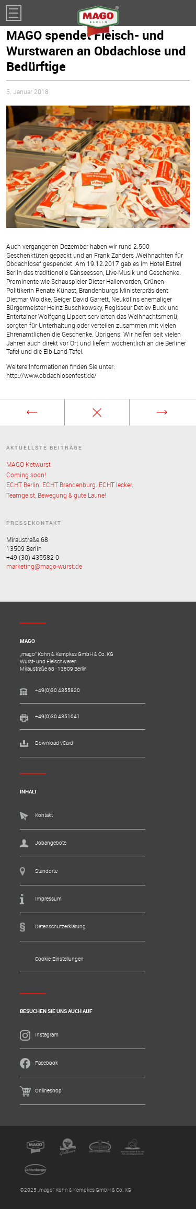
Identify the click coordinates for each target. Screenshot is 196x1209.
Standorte (46, 871)
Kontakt (44, 815)
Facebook (46, 1063)
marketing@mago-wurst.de (44, 566)
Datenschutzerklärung (60, 926)
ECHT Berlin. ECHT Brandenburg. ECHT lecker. (69, 484)
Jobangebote (50, 842)
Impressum (48, 898)
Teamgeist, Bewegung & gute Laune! (56, 495)
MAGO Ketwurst (28, 464)
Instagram (47, 1034)
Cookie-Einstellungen (59, 958)
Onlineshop (48, 1090)
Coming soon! (26, 474)
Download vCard (54, 743)
